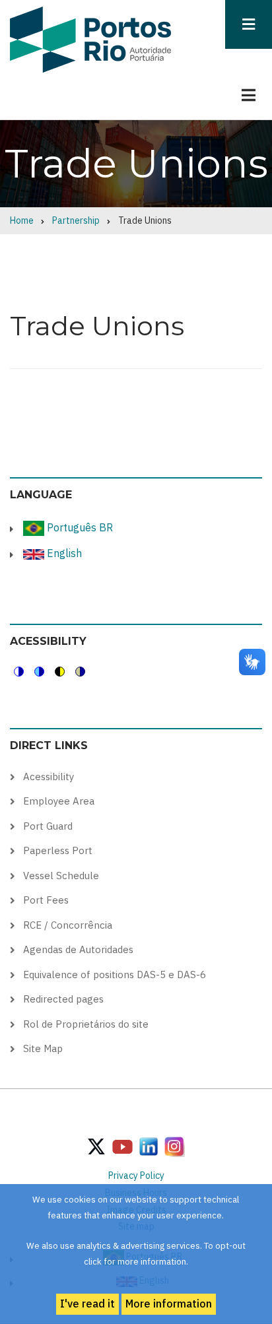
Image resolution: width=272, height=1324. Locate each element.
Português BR (78, 527)
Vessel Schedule (61, 875)
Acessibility (48, 776)
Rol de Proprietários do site (86, 1024)
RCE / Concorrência (67, 925)
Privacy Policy (136, 1175)
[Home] (90, 39)
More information (168, 1303)
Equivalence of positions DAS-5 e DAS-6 (114, 974)
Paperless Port (57, 850)
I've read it (87, 1303)
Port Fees (46, 900)
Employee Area (58, 801)
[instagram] (148, 1146)
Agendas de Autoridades (78, 949)
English (63, 553)
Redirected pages (63, 999)
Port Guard (48, 826)
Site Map (43, 1048)
